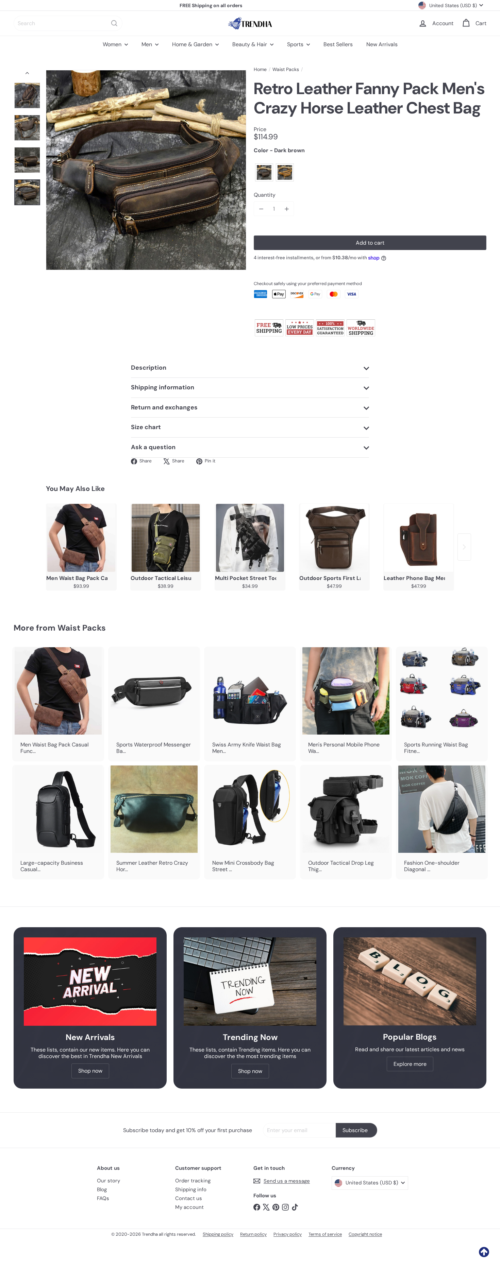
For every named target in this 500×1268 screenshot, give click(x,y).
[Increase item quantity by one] (286, 208)
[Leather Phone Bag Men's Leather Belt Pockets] (419, 538)
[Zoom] (146, 170)
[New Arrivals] (90, 981)
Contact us (188, 1198)
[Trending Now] (250, 981)
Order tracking (193, 1180)
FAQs (103, 1198)
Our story (108, 1180)
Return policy (253, 1234)
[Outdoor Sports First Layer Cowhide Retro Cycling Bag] (334, 538)
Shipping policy (218, 1234)
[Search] (114, 23)
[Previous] (27, 75)
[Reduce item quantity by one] (261, 208)
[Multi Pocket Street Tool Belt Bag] (250, 538)
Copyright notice (365, 1234)
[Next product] (464, 547)
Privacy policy (287, 1234)
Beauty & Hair (250, 44)
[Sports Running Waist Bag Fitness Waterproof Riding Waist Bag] (441, 704)
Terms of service (325, 1234)
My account (189, 1207)
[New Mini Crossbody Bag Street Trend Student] (250, 822)
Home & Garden (193, 44)
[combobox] (68, 23)
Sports (296, 44)
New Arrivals (382, 44)
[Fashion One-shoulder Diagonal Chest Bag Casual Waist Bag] (441, 822)
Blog (102, 1189)
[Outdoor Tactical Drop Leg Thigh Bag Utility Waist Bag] (345, 822)
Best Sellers (338, 44)
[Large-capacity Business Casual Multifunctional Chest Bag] (58, 822)
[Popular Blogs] (410, 981)
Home (260, 69)
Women (113, 44)
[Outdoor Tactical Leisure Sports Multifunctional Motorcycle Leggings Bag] (166, 538)
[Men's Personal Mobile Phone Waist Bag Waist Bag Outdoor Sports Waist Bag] (345, 704)
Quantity (265, 195)
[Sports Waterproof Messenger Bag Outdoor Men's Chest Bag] (154, 704)
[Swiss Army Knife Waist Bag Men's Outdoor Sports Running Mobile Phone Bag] (250, 704)
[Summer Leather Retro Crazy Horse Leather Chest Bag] (154, 822)
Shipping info (190, 1189)
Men (147, 44)
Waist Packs (285, 69)
